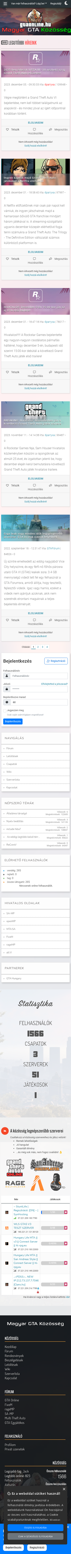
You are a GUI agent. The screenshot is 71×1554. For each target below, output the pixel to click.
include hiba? (13, 829)
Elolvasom (35, 122)
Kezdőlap (10, 1346)
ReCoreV (11, 845)
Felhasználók (13, 1480)
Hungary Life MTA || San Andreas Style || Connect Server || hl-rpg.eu (26, 1261)
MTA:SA (10, 929)
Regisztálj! (55, 3)
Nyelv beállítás (14, 821)
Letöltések (12, 756)
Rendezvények (14, 1355)
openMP (11, 921)
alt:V (9, 952)
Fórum (9, 748)
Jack (26, 1471)
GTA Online (12, 1400)
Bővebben (55, 1519)
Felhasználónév (11, 670)
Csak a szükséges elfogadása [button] (35, 1536)
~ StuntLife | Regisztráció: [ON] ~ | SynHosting (26, 1210)
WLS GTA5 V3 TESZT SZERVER (24, 1226)
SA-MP (10, 913)
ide (67, 1297)
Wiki (9, 772)
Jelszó (6, 683)
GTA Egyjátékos (14, 1422)
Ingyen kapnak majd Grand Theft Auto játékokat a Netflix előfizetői (30, 179)
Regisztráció (57, 660)
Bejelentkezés (13, 721)
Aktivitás (10, 1484)
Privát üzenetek (15, 1449)
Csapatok (11, 764)
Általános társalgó (16, 813)
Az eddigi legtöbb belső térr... (23, 837)
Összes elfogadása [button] (35, 1527)
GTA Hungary (13, 978)
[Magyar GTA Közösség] (35, 21)
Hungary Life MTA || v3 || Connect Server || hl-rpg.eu (25, 1241)
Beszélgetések (14, 1360)
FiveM (9, 937)
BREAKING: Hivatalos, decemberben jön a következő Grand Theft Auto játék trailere (32, 422)
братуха (50, 84)
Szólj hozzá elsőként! (35, 145)
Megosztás (61, 129)
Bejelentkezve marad (14, 697)
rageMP (10, 944)
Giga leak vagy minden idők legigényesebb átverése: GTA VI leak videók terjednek (33, 535)
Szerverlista (13, 779)
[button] (65, 1212)
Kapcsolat (11, 787)
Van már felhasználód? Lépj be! (27, 3)
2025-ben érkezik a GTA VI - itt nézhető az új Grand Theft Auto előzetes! (34, 71)
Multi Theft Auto (15, 1418)
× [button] (67, 1527)
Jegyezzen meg (15, 710)
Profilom (10, 1444)
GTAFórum (53, 548)
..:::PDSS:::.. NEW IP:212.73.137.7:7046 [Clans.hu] (26, 1280)
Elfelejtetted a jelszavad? (54, 683)
